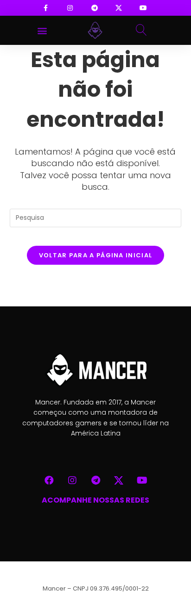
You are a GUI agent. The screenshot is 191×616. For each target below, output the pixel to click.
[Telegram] (95, 480)
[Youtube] (141, 480)
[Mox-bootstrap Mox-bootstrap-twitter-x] (118, 480)
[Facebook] (49, 480)
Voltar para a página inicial (95, 255)
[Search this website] (96, 217)
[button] (42, 30)
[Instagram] (72, 480)
